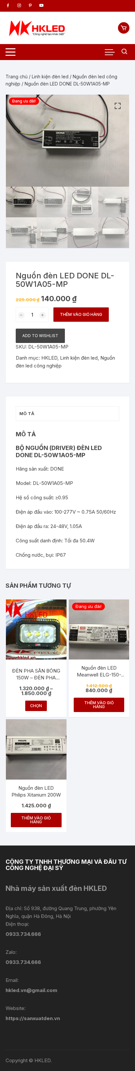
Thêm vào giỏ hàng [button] (99, 704)
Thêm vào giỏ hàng (81, 314)
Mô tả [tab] (26, 413)
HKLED (49, 358)
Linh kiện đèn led (50, 76)
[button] (118, 106)
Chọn (36, 705)
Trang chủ (17, 76)
